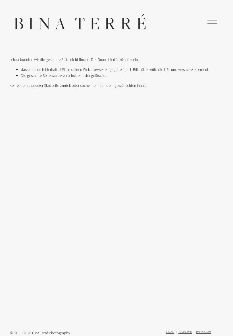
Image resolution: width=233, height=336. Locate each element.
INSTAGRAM (185, 332)
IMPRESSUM (203, 332)
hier (23, 85)
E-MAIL (170, 332)
